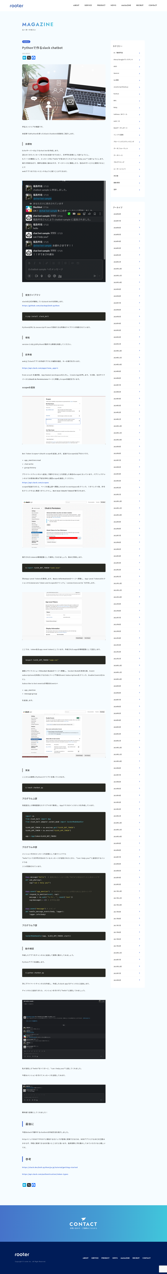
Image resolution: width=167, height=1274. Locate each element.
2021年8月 (117, 611)
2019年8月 (117, 768)
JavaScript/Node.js (121, 87)
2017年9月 (117, 912)
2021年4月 (117, 638)
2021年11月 (118, 590)
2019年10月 (118, 761)
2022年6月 (117, 542)
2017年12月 (118, 891)
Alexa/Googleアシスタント (123, 59)
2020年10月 (118, 679)
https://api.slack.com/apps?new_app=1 (40, 368)
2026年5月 (117, 234)
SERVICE (88, 5)
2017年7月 (117, 925)
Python (116, 94)
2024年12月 (118, 351)
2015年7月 (117, 973)
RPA (115, 100)
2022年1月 (117, 576)
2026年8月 (117, 214)
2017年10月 (118, 905)
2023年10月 (118, 440)
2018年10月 (118, 836)
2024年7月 (117, 385)
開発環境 (117, 183)
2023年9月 (117, 446)
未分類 (116, 176)
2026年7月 (117, 221)
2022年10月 (118, 515)
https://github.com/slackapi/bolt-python (41, 305)
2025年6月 (117, 310)
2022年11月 (118, 508)
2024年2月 (117, 412)
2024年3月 (117, 405)
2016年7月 (117, 960)
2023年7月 (117, 460)
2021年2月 (117, 652)
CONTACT (153, 5)
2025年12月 (118, 269)
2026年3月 (117, 248)
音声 (115, 189)
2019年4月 (117, 795)
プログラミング (119, 162)
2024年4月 (117, 399)
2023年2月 (117, 488)
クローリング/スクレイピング (124, 141)
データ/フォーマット (121, 148)
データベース (118, 155)
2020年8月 (117, 693)
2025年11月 (118, 275)
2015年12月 (118, 966)
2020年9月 (117, 686)
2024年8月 (117, 378)
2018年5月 (117, 871)
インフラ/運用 (118, 135)
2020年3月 (117, 727)
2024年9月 (117, 371)
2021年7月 (117, 617)
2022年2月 (117, 570)
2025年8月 (117, 296)
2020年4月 (117, 720)
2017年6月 (117, 932)
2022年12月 (118, 501)
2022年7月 (117, 535)
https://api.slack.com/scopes (35, 482)
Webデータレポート (121, 128)
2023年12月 (118, 426)
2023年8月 (117, 453)
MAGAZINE (126, 5)
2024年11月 (118, 358)
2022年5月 (117, 549)
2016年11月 (118, 953)
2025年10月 (118, 282)
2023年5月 (117, 467)
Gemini (116, 73)
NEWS (113, 5)
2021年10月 (118, 597)
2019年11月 (118, 754)
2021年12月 (118, 583)
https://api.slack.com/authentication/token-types (45, 1174)
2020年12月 (118, 665)
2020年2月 (117, 734)
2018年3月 (117, 884)
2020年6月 (117, 706)
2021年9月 (117, 604)
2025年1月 (117, 344)
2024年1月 (117, 419)
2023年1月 (117, 494)
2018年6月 (117, 864)
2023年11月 (118, 433)
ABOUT (76, 5)
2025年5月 (117, 316)
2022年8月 (117, 529)
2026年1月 (117, 262)
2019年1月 (117, 816)
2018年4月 (117, 877)
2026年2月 (117, 255)
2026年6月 (117, 228)
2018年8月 (117, 850)
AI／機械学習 (118, 53)
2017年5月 (117, 939)
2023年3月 (117, 481)
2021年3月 (117, 645)
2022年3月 (117, 563)
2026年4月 (117, 241)
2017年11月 (118, 898)
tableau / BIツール (120, 114)
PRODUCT (101, 5)
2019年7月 (117, 775)
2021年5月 (117, 631)
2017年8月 (117, 918)
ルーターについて (120, 169)
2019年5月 (117, 788)
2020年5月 (117, 713)
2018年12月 (118, 823)
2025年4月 (117, 323)
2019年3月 (117, 802)
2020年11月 (118, 672)
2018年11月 (118, 830)
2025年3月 (117, 330)
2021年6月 (117, 624)
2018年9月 (117, 843)
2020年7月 (117, 700)
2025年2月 (117, 337)
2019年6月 (117, 782)
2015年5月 (117, 980)
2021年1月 (117, 659)
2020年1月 (117, 741)
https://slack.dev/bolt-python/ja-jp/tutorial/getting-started (50, 1167)
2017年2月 (117, 946)
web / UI (117, 121)
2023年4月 (117, 474)
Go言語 (116, 80)
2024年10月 (118, 364)
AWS (115, 66)
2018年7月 (117, 857)
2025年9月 (117, 289)
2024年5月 (117, 392)
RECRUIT (139, 5)
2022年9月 (117, 522)
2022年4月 (117, 556)
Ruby (115, 107)
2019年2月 (117, 809)
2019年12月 (118, 747)
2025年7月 (117, 303)
